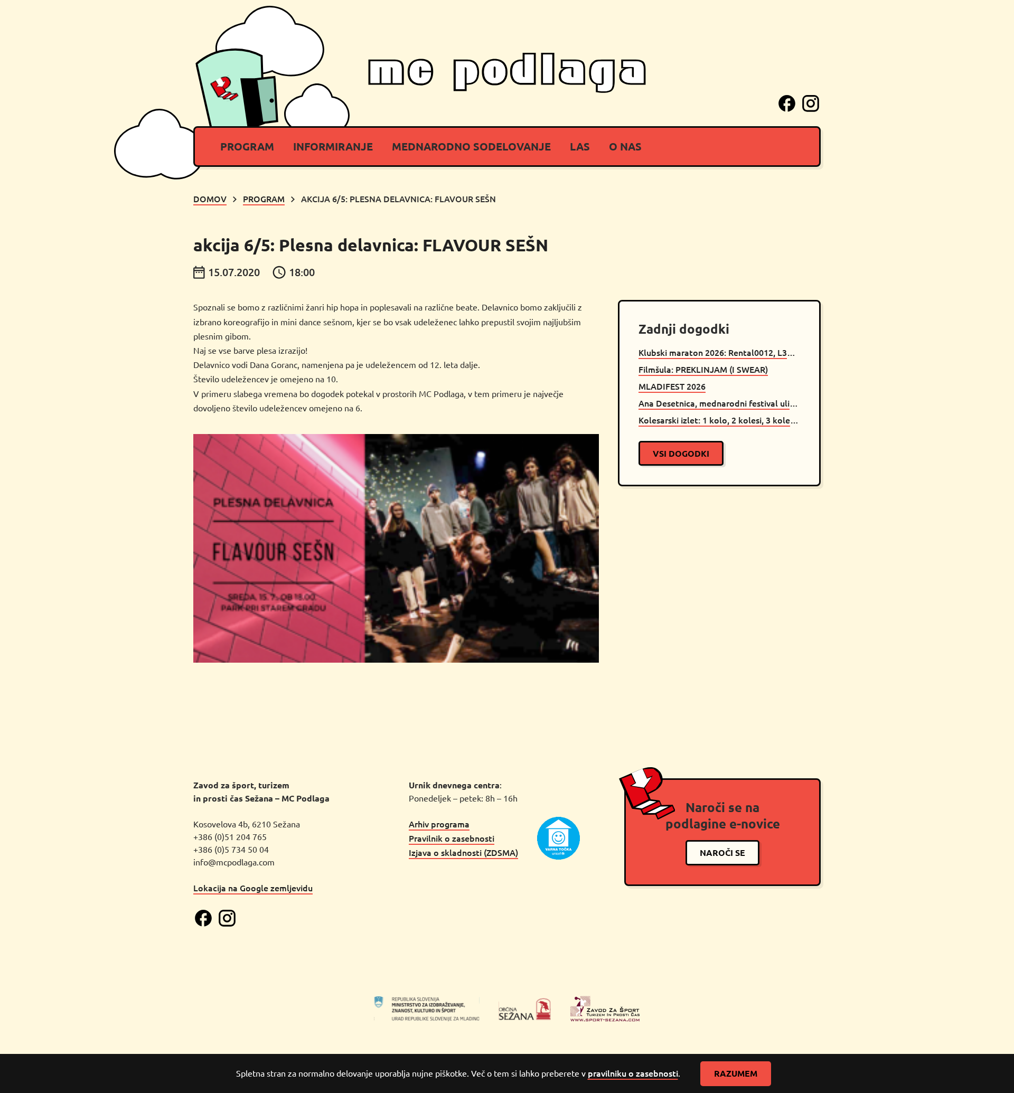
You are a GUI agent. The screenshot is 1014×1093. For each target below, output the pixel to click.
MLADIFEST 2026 (672, 386)
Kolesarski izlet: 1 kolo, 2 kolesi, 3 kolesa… (719, 420)
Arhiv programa (439, 824)
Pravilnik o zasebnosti (451, 838)
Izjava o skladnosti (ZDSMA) (463, 852)
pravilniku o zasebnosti (633, 1073)
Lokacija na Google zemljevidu (253, 887)
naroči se (722, 852)
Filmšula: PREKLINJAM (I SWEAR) (703, 369)
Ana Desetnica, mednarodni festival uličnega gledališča (719, 403)
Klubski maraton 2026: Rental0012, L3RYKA (719, 352)
